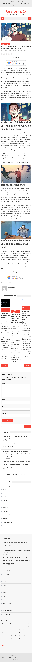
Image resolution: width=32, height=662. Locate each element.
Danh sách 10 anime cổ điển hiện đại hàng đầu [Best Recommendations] (17, 318)
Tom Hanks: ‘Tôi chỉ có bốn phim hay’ (28, 365)
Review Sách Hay (7, 515)
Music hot (18, 655)
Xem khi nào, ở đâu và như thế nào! (5, 315)
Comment (5, 383)
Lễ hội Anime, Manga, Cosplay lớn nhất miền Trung (26, 315)
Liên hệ (16, 5)
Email (4, 406)
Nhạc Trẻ (5, 500)
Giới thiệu (5, 3)
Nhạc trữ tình (6, 504)
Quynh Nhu (14, 50)
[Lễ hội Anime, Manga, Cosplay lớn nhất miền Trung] (26, 302)
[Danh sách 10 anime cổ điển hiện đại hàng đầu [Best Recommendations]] (16, 303)
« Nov (2, 645)
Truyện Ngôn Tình (7, 522)
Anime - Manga (5, 44)
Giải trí (4, 493)
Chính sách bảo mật (14, 3)
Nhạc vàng (5, 511)
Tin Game (5, 518)
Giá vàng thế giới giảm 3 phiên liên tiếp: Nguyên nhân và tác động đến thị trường (17, 445)
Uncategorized (6, 526)
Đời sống (5, 489)
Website (4, 413)
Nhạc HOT (5, 497)
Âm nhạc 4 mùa (16, 12)
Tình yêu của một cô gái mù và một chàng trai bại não (5, 365)
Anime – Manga (6, 486)
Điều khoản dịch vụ (25, 3)
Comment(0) (23, 50)
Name (4, 399)
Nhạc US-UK (6, 507)
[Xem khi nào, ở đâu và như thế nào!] (5, 303)
